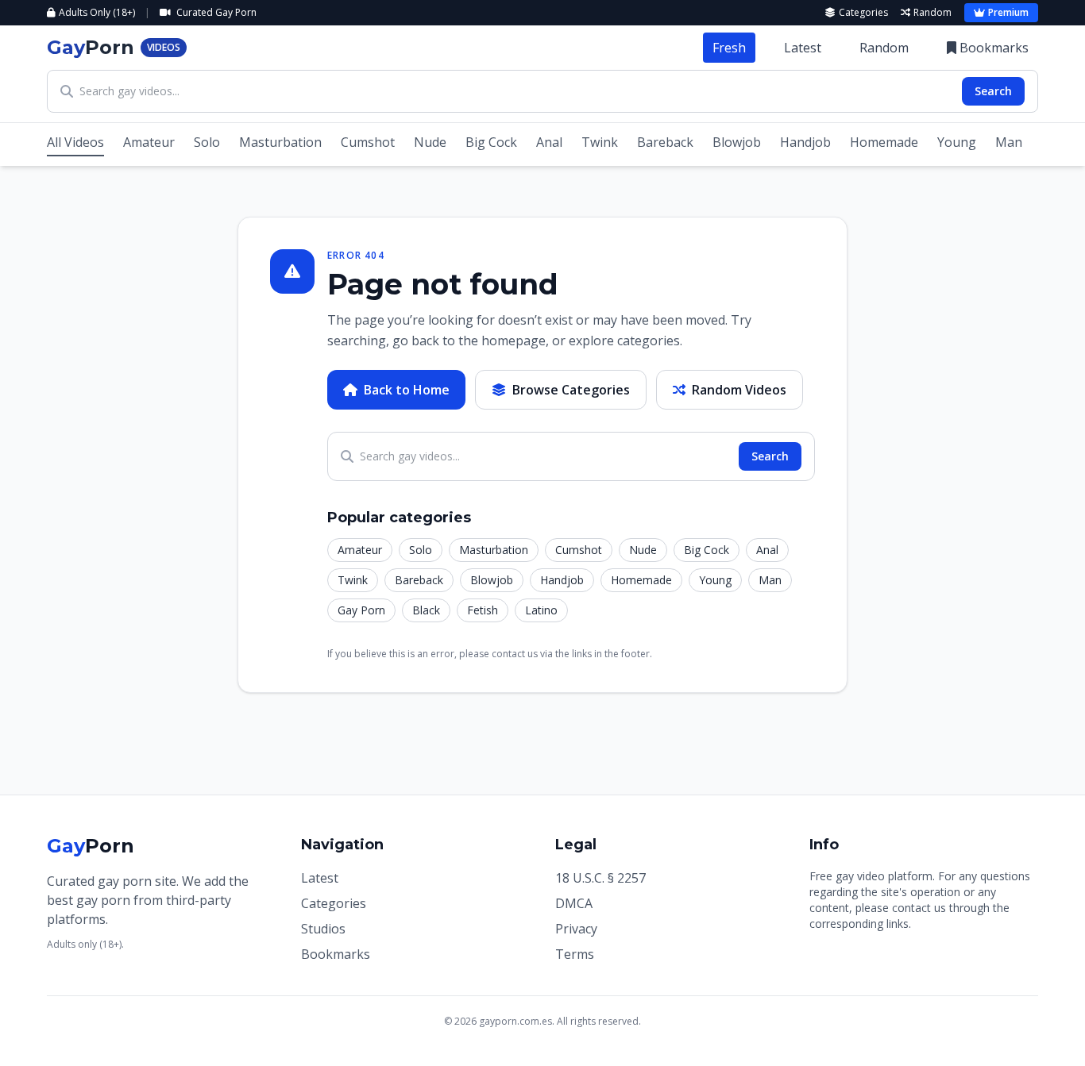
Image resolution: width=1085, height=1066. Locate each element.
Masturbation (280, 142)
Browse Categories (571, 389)
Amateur (149, 142)
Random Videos (739, 389)
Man (1008, 142)
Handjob (805, 142)
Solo (207, 142)
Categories (863, 12)
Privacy (576, 928)
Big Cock (491, 142)
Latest (802, 47)
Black (426, 610)
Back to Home (407, 389)
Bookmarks (994, 47)
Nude (430, 142)
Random (932, 12)
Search (993, 90)
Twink (599, 142)
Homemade (884, 142)
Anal (549, 142)
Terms (574, 954)
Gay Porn (361, 610)
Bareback (665, 142)
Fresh (729, 47)
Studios (323, 928)
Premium (1008, 12)
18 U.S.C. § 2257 (600, 878)
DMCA (574, 903)
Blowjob (736, 142)
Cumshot (368, 142)
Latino (541, 610)
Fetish (482, 610)
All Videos (75, 142)
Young (956, 142)
